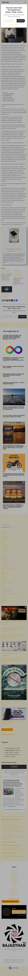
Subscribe (20, 20)
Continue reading (14, 24)
